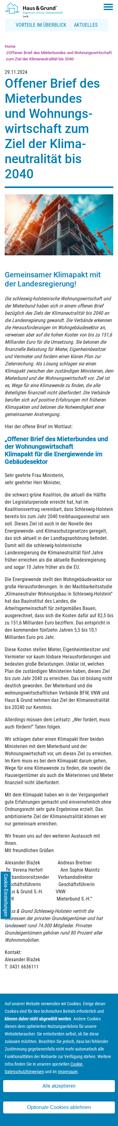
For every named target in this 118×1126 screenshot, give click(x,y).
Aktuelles (86, 25)
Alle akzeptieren (59, 1086)
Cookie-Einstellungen (6, 895)
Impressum (68, 1071)
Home (10, 46)
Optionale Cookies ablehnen (59, 1107)
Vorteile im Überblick (41, 25)
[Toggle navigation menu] (108, 7)
